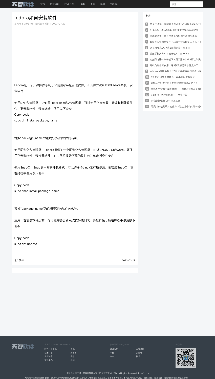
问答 (102, 4)
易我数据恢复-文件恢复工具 (165, 100)
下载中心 (114, 4)
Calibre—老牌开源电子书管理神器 (169, 94)
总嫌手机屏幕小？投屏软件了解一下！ (170, 53)
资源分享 (49, 356)
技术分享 (49, 352)
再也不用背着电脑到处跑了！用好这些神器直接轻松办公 (180, 88)
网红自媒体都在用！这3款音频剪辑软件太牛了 (174, 65)
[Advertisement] (74, 55)
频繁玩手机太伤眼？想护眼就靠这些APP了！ (174, 82)
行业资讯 (54, 4)
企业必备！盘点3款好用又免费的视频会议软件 (174, 30)
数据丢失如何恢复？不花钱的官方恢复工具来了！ (176, 41)
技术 (138, 356)
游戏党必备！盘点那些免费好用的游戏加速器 (173, 35)
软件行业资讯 (51, 349)
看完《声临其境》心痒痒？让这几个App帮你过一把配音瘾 (181, 106)
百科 (83, 4)
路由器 (74, 352)
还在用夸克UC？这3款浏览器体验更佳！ (171, 47)
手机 (112, 352)
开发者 (139, 352)
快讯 (73, 349)
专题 (92, 4)
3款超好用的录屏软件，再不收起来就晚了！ (174, 77)
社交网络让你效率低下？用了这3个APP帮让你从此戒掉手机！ (182, 59)
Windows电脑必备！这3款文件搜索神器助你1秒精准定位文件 (182, 71)
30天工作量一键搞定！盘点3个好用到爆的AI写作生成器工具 (181, 24)
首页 (42, 4)
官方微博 (140, 349)
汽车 (112, 356)
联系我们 (114, 349)
